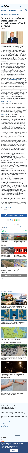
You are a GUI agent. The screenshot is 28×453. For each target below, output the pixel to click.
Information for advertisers (7, 421)
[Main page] (5, 6)
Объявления (12, 10)
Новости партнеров (7, 291)
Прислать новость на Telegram (15, 215)
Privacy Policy (4, 426)
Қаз (21, 6)
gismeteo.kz (17, 435)
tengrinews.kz (8, 207)
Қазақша (10, 429)
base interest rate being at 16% (16, 79)
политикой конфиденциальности (9, 447)
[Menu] (26, 6)
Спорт (20, 10)
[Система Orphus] (3, 437)
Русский (4, 429)
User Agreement (5, 425)
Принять (14, 450)
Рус (24, 6)
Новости (3, 10)
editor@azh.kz (6, 227)
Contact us (3, 423)
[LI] (4, 432)
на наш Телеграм (18, 226)
